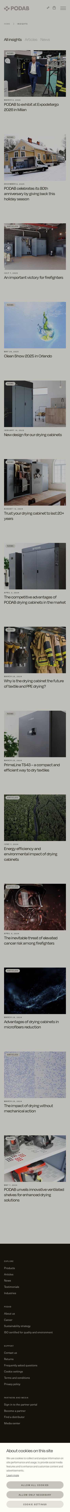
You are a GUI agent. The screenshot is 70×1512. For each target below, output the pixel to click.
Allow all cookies (35, 1485)
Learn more (12, 1475)
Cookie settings (35, 1504)
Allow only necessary (35, 1494)
